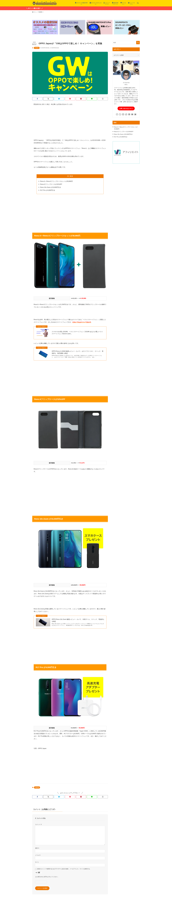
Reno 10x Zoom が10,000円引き (50, 187)
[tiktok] (126, 114)
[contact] (135, 114)
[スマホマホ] (44, 3)
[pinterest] (129, 114)
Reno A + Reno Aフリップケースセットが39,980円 (56, 181)
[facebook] (117, 114)
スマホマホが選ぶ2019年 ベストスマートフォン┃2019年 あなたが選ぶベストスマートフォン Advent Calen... (77, 332)
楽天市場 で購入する (70, 313)
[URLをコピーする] (103, 98)
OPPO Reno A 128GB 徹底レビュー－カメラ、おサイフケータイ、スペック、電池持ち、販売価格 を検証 (77, 352)
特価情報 (37, 47)
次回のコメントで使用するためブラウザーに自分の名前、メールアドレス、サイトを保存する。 (64, 869)
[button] (37, 98)
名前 (37, 848)
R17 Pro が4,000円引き (47, 190)
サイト (37, 862)
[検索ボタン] (138, 3)
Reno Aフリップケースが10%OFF (51, 184)
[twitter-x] (120, 114)
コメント (38, 824)
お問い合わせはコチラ (126, 108)
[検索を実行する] (138, 42)
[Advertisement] (70, 120)
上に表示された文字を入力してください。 (47, 876)
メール (37, 855)
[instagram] (123, 114)
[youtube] (132, 114)
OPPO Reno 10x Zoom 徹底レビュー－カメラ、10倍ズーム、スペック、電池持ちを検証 (78, 620)
